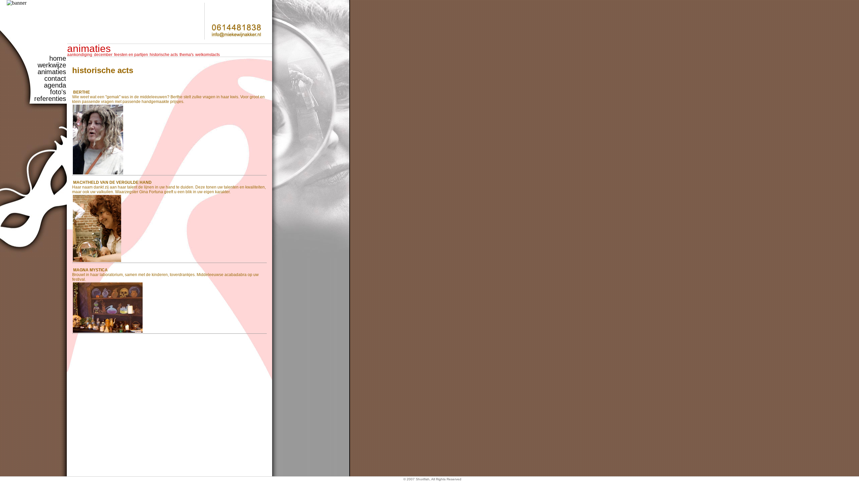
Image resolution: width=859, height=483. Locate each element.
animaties (52, 71)
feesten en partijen (131, 54)
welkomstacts (207, 54)
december (103, 54)
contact (55, 78)
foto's (58, 92)
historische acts (164, 54)
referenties (50, 98)
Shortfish (423, 479)
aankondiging (79, 54)
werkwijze (52, 65)
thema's (187, 54)
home (57, 58)
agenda (55, 85)
